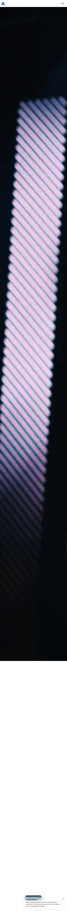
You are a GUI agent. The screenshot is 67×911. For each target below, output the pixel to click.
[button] (63, 3)
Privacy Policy (35, 906)
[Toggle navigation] (63, 3)
